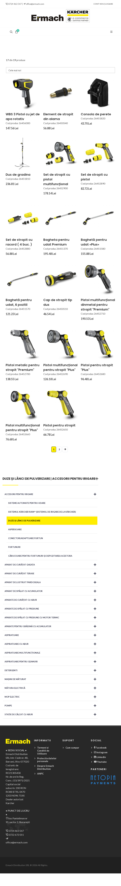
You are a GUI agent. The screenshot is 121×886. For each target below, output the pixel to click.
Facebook (101, 747)
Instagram (101, 752)
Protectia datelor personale (46, 760)
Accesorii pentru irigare (73, 478)
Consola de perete (96, 114)
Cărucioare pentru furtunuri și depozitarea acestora (40, 556)
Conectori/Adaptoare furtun (25, 538)
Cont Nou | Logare (103, 4)
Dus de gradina (18, 174)
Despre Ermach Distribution (45, 767)
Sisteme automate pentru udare (26, 503)
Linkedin (101, 757)
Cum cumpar (72, 747)
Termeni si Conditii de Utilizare (43, 750)
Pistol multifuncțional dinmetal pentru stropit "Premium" (98, 305)
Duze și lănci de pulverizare (26, 478)
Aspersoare (15, 529)
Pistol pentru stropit (59, 425)
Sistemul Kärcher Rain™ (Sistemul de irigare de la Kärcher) (42, 512)
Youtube (102, 761)
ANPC (40, 773)
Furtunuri (14, 547)
